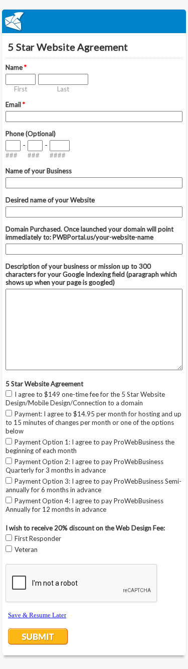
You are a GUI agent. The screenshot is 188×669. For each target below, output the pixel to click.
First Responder (38, 538)
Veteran (26, 549)
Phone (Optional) (31, 134)
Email (15, 104)
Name (16, 67)
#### (58, 155)
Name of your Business (39, 171)
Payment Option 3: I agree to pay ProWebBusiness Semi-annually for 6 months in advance (93, 485)
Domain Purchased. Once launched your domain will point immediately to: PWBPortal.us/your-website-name (89, 233)
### (12, 155)
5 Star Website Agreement (44, 384)
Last (63, 89)
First (20, 89)
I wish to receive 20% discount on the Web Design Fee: (85, 528)
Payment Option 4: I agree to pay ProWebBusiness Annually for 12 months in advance (84, 505)
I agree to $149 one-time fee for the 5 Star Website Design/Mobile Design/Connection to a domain (85, 398)
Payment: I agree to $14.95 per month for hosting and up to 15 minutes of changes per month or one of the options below (93, 422)
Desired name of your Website (50, 200)
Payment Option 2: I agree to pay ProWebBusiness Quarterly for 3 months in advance (84, 466)
